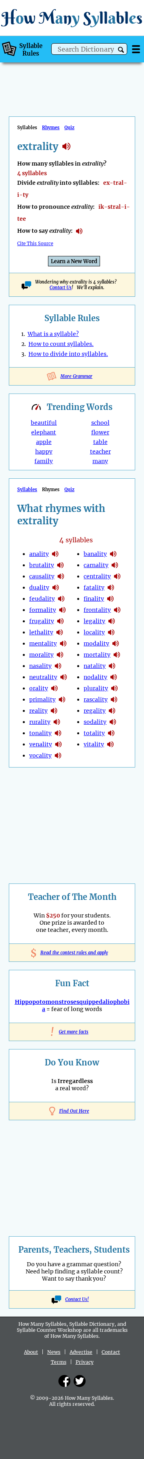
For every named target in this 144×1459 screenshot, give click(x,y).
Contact (111, 1352)
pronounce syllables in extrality (79, 231)
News (53, 1352)
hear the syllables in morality (60, 654)
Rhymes (51, 127)
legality (94, 621)
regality (95, 710)
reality (38, 710)
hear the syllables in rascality (114, 699)
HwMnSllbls (72, 18)
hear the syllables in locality (111, 632)
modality (96, 643)
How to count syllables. (61, 344)
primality (42, 699)
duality (39, 587)
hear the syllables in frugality (60, 621)
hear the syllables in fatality (111, 587)
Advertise (81, 1352)
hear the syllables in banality (113, 554)
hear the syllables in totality (111, 733)
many (100, 461)
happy (43, 451)
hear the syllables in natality (112, 666)
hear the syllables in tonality (58, 733)
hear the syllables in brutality (60, 565)
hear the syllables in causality (61, 576)
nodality (95, 677)
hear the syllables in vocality (58, 755)
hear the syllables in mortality (117, 654)
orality (38, 688)
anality (39, 554)
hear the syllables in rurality (57, 722)
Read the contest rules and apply (72, 952)
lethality (41, 632)
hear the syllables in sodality (113, 722)
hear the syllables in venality (58, 744)
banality (95, 554)
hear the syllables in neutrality (63, 677)
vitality (94, 744)
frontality (97, 610)
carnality (96, 565)
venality (40, 744)
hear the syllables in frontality (117, 610)
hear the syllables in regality (112, 710)
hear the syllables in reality (54, 710)
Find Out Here (74, 1111)
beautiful (44, 422)
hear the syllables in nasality (58, 666)
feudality (42, 598)
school (100, 422)
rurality (39, 722)
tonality (40, 733)
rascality (96, 699)
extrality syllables (66, 146)
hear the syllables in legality (111, 621)
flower (100, 432)
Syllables (27, 489)
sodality (95, 722)
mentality (43, 643)
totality (94, 733)
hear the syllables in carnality (115, 565)
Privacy (85, 1362)
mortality (97, 654)
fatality (94, 587)
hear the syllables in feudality (61, 598)
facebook (64, 1381)
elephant (43, 432)
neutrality (43, 677)
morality (41, 654)
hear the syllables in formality (62, 610)
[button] (121, 50)
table (100, 442)
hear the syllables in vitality (110, 744)
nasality (40, 666)
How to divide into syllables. (68, 354)
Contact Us (61, 287)
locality (94, 632)
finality (94, 598)
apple (44, 442)
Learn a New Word (74, 261)
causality (41, 576)
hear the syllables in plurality (114, 688)
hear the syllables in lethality (59, 632)
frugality (41, 621)
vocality (40, 755)
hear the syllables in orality (54, 688)
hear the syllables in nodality (113, 677)
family (43, 461)
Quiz (69, 127)
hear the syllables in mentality (63, 643)
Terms (58, 1362)
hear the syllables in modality (115, 643)
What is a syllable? (53, 334)
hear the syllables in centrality (117, 576)
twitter (80, 1381)
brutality (41, 565)
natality (95, 666)
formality (42, 610)
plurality (96, 688)
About (31, 1352)
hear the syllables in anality (55, 554)
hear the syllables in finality (110, 598)
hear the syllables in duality (55, 587)
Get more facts (72, 1032)
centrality (97, 576)
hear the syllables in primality (62, 699)
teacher (100, 451)
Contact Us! (77, 1299)
